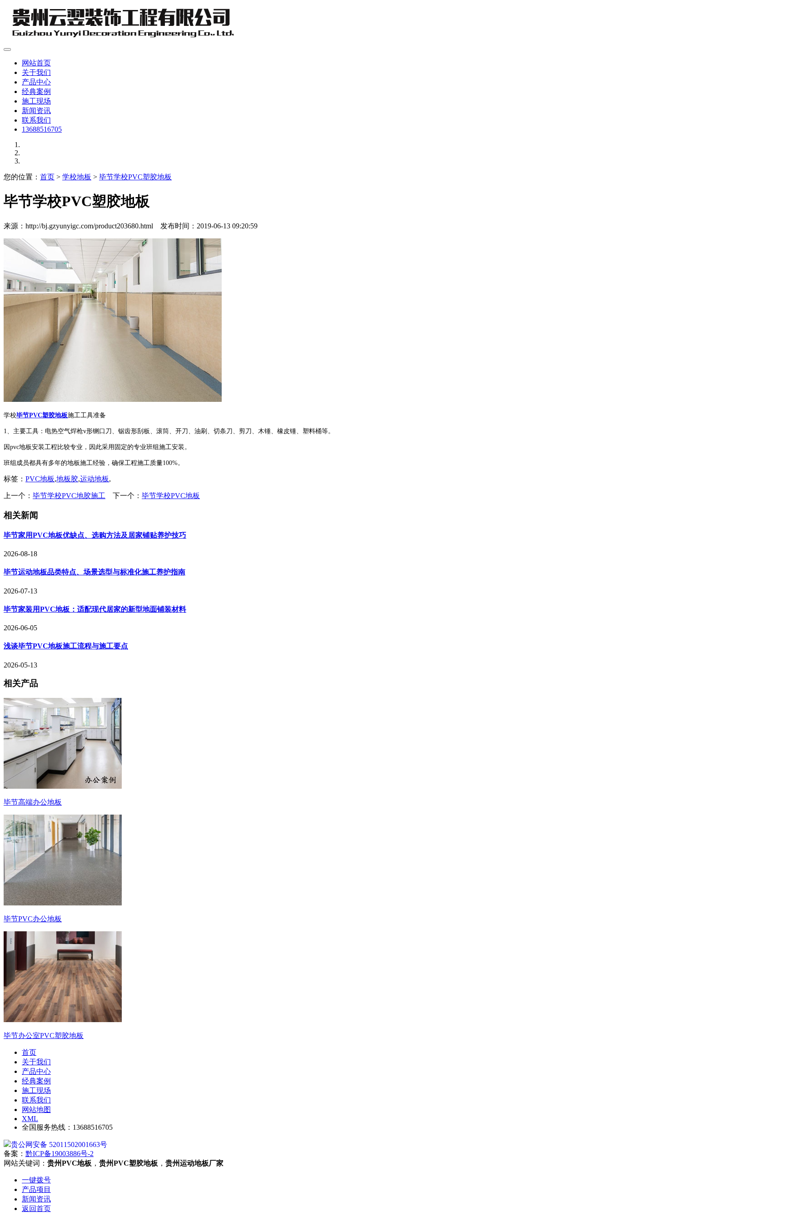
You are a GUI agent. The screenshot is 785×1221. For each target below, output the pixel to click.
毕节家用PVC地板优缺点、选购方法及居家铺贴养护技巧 (95, 535)
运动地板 (94, 479)
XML (30, 1118)
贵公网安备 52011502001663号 (59, 1144)
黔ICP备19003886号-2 (59, 1153)
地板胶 (67, 479)
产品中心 (36, 82)
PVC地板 (40, 479)
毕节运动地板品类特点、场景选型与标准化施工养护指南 (94, 572)
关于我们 (36, 72)
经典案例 (36, 91)
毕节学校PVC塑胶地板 (135, 177)
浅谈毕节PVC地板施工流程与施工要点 (66, 646)
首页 (47, 177)
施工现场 (36, 101)
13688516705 (42, 129)
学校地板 (76, 177)
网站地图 (36, 1109)
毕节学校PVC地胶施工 (69, 495)
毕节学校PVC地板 (171, 495)
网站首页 (36, 63)
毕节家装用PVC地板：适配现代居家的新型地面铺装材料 (95, 609)
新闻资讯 (36, 110)
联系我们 (36, 120)
